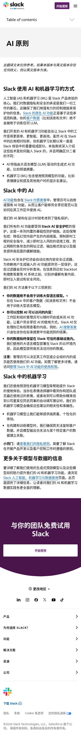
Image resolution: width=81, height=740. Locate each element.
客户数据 (33, 117)
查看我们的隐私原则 (34, 443)
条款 (17, 713)
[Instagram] (27, 600)
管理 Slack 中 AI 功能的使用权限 (33, 366)
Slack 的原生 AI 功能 (38, 112)
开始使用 (62, 6)
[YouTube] (53, 600)
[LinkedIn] (19, 600)
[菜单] (75, 5)
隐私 (6, 713)
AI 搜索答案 (67, 326)
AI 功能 (8, 199)
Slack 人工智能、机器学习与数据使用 (30, 477)
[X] (45, 600)
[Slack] (13, 6)
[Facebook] (36, 600)
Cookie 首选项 (34, 713)
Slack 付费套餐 (36, 199)
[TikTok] (62, 600)
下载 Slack (10, 703)
